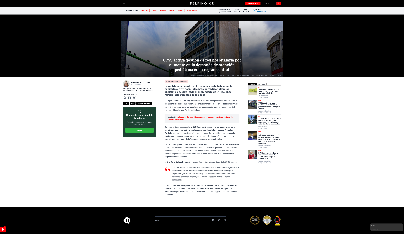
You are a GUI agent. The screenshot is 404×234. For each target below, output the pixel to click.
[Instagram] (224, 220)
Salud (132, 103)
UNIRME (139, 130)
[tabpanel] (264, 125)
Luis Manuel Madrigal (264, 111)
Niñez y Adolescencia (144, 103)
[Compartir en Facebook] (129, 98)
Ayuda (157, 220)
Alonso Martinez (263, 95)
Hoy (202, 56)
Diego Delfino (262, 126)
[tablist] (264, 84)
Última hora (145, 10)
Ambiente (180, 10)
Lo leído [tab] (261, 84)
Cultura (171, 10)
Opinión (154, 10)
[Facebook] (213, 220)
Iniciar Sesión (253, 3)
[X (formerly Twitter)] (218, 220)
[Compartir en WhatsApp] (124, 98)
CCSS (126, 103)
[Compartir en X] (134, 98)
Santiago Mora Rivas (264, 145)
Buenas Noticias (192, 10)
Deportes (163, 10)
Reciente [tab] (252, 84)
